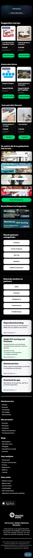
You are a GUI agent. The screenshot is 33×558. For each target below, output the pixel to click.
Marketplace (6, 441)
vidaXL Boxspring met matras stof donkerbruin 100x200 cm (24, 43)
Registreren (6, 467)
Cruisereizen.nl (16, 305)
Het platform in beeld (9, 449)
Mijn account (6, 483)
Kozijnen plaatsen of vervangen (8, 125)
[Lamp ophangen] (24, 115)
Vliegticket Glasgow (8, 83)
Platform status (7, 481)
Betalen (4, 405)
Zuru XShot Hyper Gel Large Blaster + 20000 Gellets (8, 43)
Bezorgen (5, 425)
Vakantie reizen (7, 444)
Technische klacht (8, 433)
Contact (4, 472)
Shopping (5, 446)
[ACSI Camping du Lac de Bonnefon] (24, 74)
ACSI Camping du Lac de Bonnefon (24, 84)
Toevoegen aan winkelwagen (8, 55)
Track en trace (7, 486)
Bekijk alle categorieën (16, 200)
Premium (5, 451)
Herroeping (6, 412)
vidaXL (16, 286)
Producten (16, 242)
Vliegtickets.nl (16, 299)
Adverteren (6, 460)
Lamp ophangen (22, 124)
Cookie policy (6, 488)
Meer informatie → (10, 332)
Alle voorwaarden (8, 491)
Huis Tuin (16, 255)
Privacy (4, 465)
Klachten (5, 423)
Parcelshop (6, 410)
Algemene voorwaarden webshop (13, 493)
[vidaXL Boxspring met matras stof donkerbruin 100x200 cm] (24, 33)
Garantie (5, 407)
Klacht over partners (9, 430)
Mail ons (5, 470)
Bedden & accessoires (16, 267)
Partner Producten (16, 249)
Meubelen (16, 261)
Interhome (16, 293)
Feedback (5, 428)
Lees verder (8, 137)
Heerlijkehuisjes (16, 311)
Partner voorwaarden (9, 462)
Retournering (6, 414)
